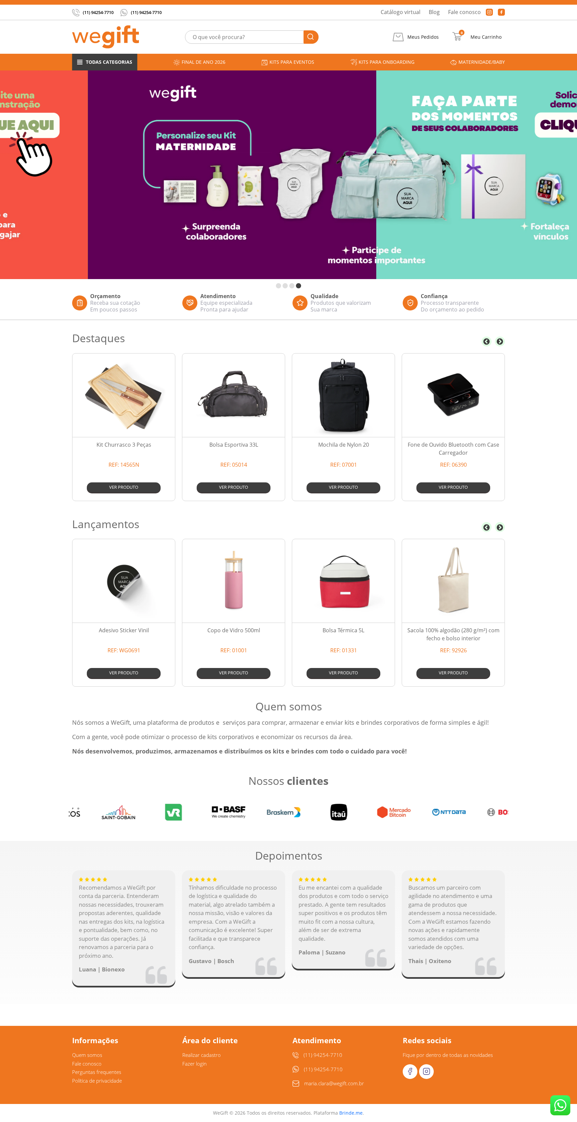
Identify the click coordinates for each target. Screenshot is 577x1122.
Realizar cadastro (201, 1055)
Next (500, 341)
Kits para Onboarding (386, 62)
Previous (487, 341)
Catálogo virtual (400, 12)
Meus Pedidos (423, 37)
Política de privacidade (97, 1080)
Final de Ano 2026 (203, 62)
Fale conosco (464, 12)
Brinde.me (351, 1113)
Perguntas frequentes (96, 1072)
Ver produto (123, 487)
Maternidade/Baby (481, 62)
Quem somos (87, 1055)
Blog (434, 12)
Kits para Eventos (291, 62)
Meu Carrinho (486, 37)
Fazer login (194, 1063)
